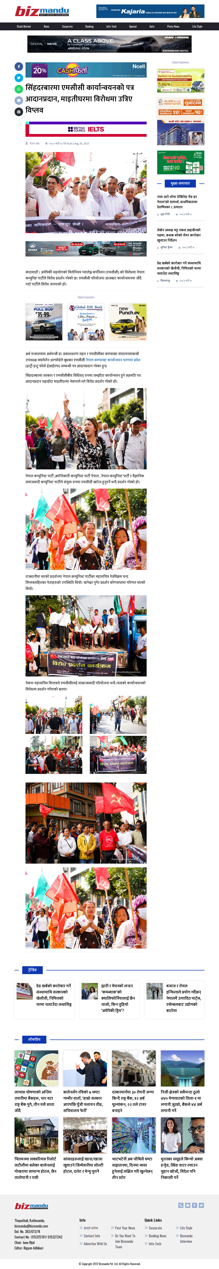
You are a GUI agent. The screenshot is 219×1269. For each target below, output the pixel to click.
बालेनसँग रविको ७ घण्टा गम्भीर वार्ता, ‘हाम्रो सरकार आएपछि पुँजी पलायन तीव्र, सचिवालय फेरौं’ (83, 1101)
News (46, 26)
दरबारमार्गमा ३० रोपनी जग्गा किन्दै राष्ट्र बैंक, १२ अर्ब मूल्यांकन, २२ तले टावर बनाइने (133, 1101)
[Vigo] (43, 322)
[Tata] (128, 322)
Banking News (157, 1235)
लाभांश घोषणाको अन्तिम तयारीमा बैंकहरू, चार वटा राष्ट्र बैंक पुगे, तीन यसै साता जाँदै (34, 1101)
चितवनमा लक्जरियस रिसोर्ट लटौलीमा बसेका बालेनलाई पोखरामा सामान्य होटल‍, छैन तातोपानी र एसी (35, 1168)
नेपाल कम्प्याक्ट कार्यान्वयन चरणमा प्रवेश (113, 360)
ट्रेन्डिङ (32, 970)
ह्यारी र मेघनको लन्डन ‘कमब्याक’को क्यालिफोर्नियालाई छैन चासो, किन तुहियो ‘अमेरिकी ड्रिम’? (118, 998)
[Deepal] (109, 44)
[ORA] (86, 248)
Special (133, 26)
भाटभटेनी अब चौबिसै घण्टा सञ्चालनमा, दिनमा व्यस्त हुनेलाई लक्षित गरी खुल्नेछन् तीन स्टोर (132, 1168)
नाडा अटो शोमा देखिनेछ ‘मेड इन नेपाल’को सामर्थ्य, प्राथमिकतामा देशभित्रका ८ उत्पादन (177, 202)
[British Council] (86, 129)
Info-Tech (111, 26)
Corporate (67, 26)
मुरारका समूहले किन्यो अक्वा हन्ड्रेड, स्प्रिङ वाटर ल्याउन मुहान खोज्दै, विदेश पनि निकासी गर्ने (182, 1168)
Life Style (197, 26)
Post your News (125, 1227)
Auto (152, 26)
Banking (89, 26)
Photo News (173, 26)
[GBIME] (86, 322)
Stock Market (24, 26)
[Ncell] (86, 69)
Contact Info (92, 1235)
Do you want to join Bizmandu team (125, 1241)
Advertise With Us (95, 1243)
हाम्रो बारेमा (91, 1227)
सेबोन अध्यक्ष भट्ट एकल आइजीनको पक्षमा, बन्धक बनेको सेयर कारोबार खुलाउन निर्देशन (179, 235)
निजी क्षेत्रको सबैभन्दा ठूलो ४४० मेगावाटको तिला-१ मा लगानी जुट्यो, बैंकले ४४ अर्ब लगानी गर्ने (181, 1101)
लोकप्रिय (34, 1039)
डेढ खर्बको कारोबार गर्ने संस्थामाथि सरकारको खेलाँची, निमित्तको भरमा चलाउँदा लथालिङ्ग (179, 268)
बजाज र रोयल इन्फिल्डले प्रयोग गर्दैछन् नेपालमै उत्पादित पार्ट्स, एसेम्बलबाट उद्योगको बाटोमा (183, 998)
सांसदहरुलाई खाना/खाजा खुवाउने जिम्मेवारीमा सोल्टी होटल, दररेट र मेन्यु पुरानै (83, 1165)
